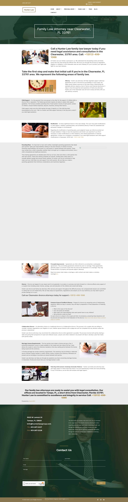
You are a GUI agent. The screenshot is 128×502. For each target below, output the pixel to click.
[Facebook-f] (97, 499)
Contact (53, 12)
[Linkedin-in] (104, 499)
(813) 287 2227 (27, 3)
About (58, 9)
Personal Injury (69, 9)
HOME (52, 9)
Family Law (81, 9)
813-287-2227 (36, 427)
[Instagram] (100, 499)
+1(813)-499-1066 (78, 137)
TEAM (90, 9)
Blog (95, 9)
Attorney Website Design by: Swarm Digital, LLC (56, 499)
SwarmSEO (32, 401)
